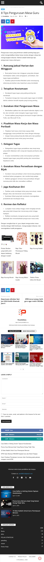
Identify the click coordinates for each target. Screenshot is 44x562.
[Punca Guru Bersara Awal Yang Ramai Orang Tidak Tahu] (6, 504)
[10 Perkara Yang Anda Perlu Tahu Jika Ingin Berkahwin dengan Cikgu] (36, 357)
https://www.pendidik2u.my (22, 322)
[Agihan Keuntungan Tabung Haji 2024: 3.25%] (22, 357)
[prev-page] (21, 369)
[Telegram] (8, 21)
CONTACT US (12, 556)
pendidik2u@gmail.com (26, 473)
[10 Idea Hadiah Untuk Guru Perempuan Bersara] (7, 339)
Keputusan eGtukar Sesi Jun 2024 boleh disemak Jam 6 (10, 301)
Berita (3, 361)
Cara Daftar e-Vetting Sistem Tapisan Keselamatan (16, 443)
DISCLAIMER (32, 556)
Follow (39, 434)
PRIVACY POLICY (22, 556)
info (7, 7)
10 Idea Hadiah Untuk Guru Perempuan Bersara (6, 346)
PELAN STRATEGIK (7, 537)
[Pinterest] (12, 21)
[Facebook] (3, 21)
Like (40, 430)
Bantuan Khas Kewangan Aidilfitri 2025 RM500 (7, 364)
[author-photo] (22, 313)
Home (2, 7)
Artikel (3, 543)
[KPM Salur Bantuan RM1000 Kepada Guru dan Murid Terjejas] (22, 339)
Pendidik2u (6, 16)
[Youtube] (30, 478)
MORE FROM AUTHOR (29, 331)
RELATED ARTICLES (15, 331)
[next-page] (23, 369)
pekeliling (4, 540)
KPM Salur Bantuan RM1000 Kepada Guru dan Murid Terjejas (21, 346)
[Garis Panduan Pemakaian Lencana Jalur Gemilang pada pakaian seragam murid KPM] (36, 339)
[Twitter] (26, 478)
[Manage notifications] (39, 558)
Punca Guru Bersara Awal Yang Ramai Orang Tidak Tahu (18, 447)
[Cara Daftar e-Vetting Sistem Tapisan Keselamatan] (6, 494)
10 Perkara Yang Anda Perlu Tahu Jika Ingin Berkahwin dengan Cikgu (36, 365)
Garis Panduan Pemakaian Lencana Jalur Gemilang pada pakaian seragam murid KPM (36, 347)
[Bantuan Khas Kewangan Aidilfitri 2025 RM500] (7, 357)
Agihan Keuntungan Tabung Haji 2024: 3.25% (21, 364)
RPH (2, 534)
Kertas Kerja (4, 546)
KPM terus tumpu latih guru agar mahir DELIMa (33, 300)
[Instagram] (18, 478)
